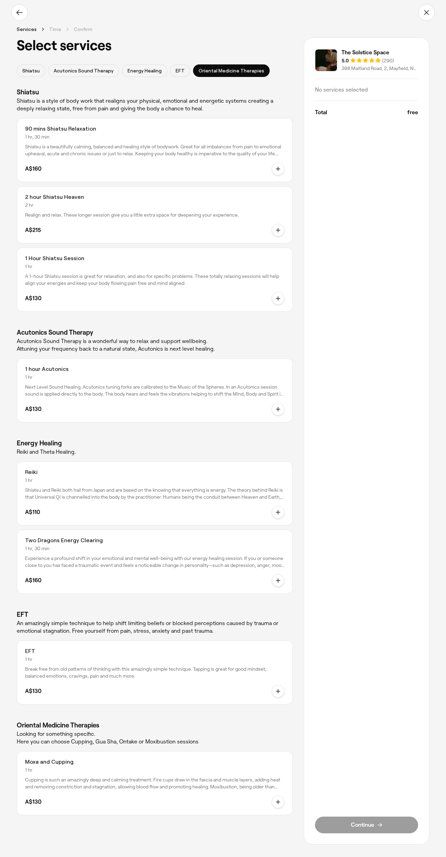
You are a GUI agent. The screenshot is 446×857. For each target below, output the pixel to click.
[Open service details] (278, 169)
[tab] (31, 70)
